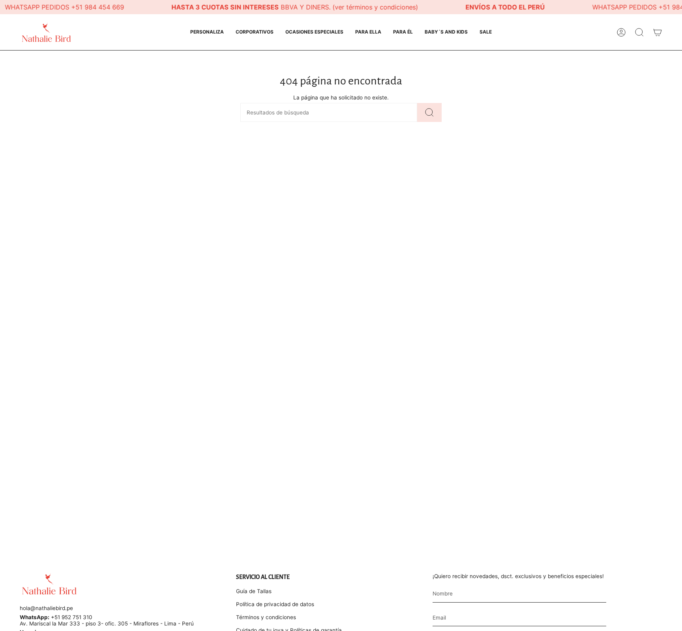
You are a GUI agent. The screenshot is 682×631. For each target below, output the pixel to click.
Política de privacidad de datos (275, 604)
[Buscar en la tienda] (429, 112)
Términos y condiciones (266, 617)
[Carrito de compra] (657, 32)
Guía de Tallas (254, 591)
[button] (207, 32)
